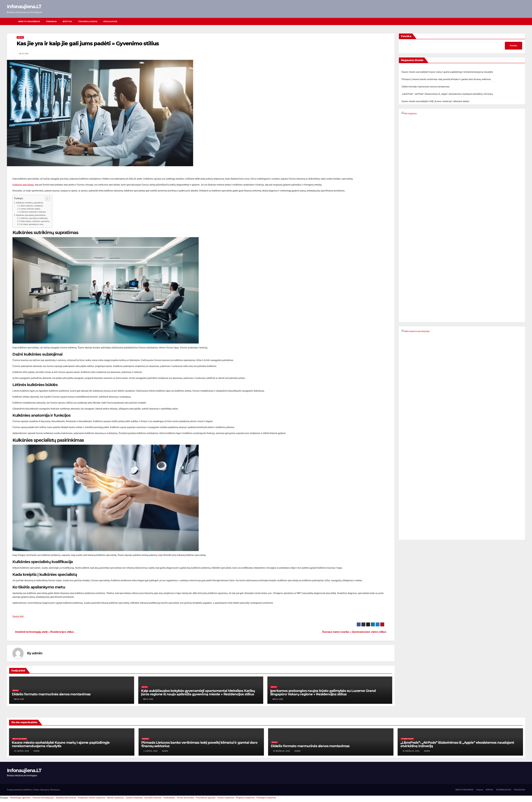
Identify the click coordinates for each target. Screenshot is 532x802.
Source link (18, 616)
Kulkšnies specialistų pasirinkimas (31, 215)
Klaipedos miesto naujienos (91, 797)
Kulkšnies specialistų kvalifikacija (34, 218)
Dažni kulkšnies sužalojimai (32, 206)
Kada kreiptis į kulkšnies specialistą (35, 221)
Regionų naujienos (245, 797)
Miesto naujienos (20, 739)
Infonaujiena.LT (24, 6)
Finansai (51, 21)
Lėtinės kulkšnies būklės (30, 209)
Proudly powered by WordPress (20, 790)
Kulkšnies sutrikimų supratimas (29, 203)
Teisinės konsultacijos (43, 797)
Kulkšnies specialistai (23, 185)
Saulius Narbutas (134, 797)
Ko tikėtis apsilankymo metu (32, 224)
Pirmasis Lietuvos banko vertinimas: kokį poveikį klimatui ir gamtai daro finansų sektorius (446, 79)
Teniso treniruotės (185, 797)
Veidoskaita (169, 797)
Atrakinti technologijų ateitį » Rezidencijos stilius (44, 631)
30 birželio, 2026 (282, 751)
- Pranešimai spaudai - (206, 797)
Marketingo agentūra (20, 797)
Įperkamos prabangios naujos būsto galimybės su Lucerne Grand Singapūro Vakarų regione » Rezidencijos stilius (323, 692)
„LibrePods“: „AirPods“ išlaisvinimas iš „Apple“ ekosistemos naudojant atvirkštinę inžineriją (447, 94)
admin (37, 653)
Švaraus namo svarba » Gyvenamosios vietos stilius (354, 631)
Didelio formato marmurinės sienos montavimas (51, 694)
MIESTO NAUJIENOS (29, 21)
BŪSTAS (67, 21)
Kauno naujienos (225, 797)
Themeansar (55, 790)
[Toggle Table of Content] (46, 198)
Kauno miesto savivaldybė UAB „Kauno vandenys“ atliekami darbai (435, 101)
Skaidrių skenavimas (66, 797)
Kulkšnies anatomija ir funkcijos (33, 212)
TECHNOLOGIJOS (88, 21)
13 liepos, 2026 (22, 751)
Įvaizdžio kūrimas (153, 797)
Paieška (406, 36)
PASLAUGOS (110, 21)
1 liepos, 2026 (151, 751)
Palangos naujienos (266, 797)
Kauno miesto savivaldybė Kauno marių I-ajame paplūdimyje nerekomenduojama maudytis (447, 72)
